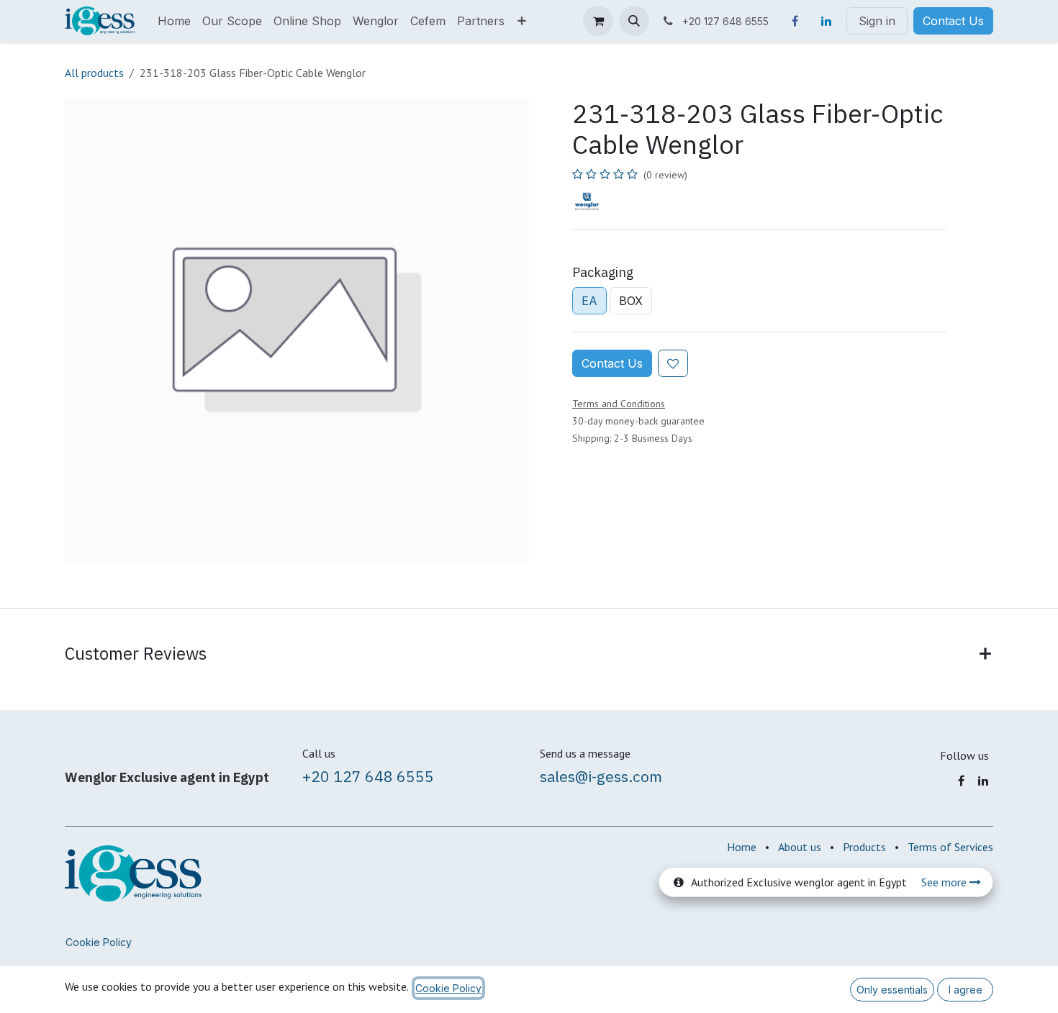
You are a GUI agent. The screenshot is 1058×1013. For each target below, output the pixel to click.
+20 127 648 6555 (368, 776)
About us (799, 847)
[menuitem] (174, 20)
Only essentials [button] (892, 990)
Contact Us (953, 21)
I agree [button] (965, 990)
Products (864, 847)
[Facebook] (794, 20)
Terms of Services (950, 847)
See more (945, 882)
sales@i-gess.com (601, 776)
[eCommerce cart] (598, 21)
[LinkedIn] (826, 20)
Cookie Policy (98, 942)
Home (741, 847)
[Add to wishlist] (673, 363)
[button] (634, 21)
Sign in (877, 21)
